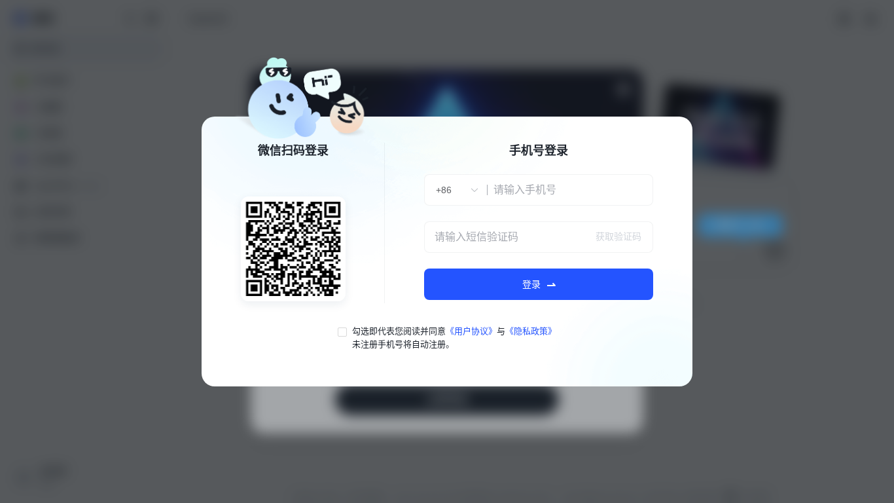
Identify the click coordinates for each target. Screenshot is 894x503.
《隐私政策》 (530, 331)
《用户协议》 (471, 331)
